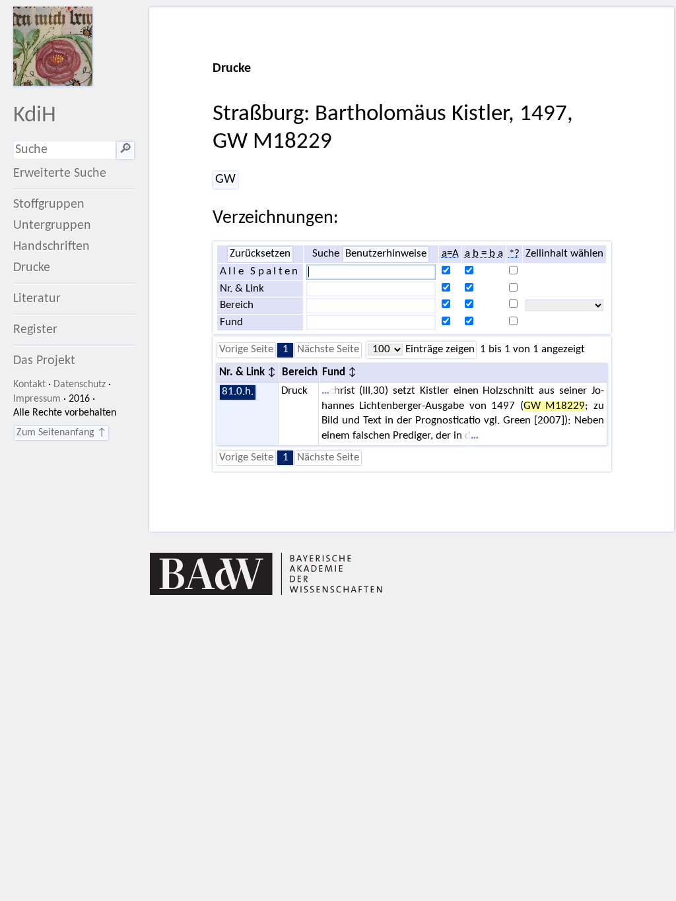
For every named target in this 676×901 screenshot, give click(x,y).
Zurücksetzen (260, 254)
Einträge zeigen (439, 349)
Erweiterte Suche (59, 173)
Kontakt (29, 384)
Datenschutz (79, 384)
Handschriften (51, 246)
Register (35, 329)
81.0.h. (238, 392)
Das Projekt (44, 360)
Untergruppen (52, 225)
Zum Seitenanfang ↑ (61, 432)
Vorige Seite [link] (246, 349)
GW (225, 179)
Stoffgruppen (48, 204)
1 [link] (285, 349)
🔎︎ (125, 149)
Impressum (37, 399)
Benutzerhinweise (385, 254)
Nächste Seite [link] (328, 349)
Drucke (31, 267)
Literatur (37, 298)
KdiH (34, 115)
